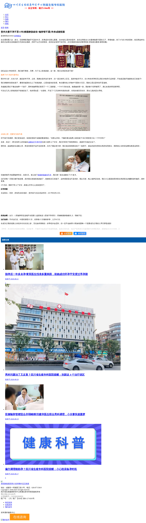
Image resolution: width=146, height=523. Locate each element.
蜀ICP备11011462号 (8, 494)
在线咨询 (8, 505)
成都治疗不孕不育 (35, 142)
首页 (7, 15)
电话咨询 (8, 502)
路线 (7, 24)
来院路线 (4, 484)
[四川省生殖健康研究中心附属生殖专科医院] (35, 11)
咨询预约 (18, 484)
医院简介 (11, 484)
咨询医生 (17, 36)
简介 (7, 17)
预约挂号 (8, 507)
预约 (7, 21)
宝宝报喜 (25, 484)
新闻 (6, 28)
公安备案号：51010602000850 (12, 496)
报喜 (7, 19)
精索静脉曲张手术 (44, 175)
